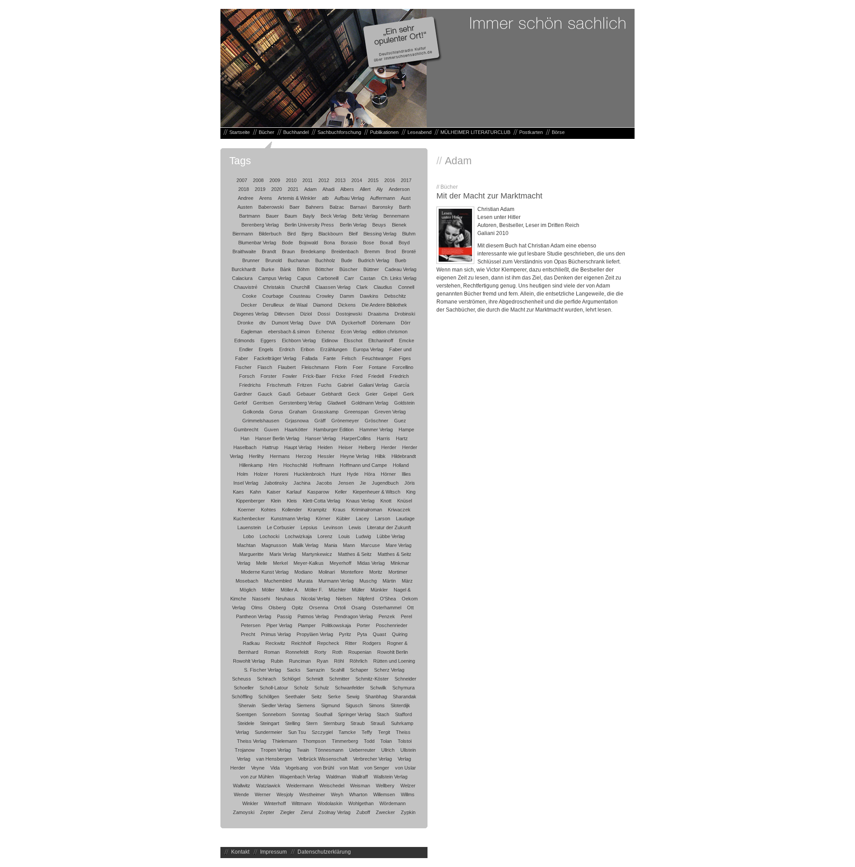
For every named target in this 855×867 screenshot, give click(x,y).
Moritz (376, 572)
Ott (410, 607)
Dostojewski (349, 313)
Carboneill (327, 278)
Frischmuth (279, 385)
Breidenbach (344, 251)
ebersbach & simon (289, 331)
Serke (334, 696)
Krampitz (317, 509)
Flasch (264, 367)
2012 (323, 180)
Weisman (360, 785)
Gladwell (336, 402)
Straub (357, 723)
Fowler (289, 376)
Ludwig (363, 536)
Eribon (307, 349)
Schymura (403, 687)
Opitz (297, 607)
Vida (275, 767)
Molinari (326, 572)
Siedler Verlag (276, 705)
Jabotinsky (276, 483)
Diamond (322, 305)
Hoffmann (323, 465)
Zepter (267, 812)
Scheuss (241, 678)
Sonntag (300, 714)
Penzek (387, 616)
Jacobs (324, 483)
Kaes (238, 491)
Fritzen (304, 385)
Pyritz (345, 634)
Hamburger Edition (334, 429)
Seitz (316, 696)
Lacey (362, 518)
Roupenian (359, 652)
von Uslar (405, 767)
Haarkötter (296, 429)
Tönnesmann (329, 750)
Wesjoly (285, 794)
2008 (258, 180)
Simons (377, 705)
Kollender (292, 509)
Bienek (399, 224)
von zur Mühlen (257, 776)
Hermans (280, 456)
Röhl (339, 661)
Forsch (247, 376)
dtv (262, 322)
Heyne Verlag (354, 456)
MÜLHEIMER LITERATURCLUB (475, 132)
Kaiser (274, 491)
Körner (323, 518)
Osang (358, 607)
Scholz (301, 687)
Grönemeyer (345, 420)
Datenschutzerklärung (324, 852)
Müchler (337, 589)
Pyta (362, 634)
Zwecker (385, 812)
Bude (346, 260)
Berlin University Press (309, 224)
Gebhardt (332, 394)
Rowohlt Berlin (392, 652)
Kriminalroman (366, 509)
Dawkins (369, 296)
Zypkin (408, 812)
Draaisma (378, 313)
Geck (354, 394)
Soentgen (246, 714)
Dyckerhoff (354, 322)
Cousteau (299, 296)
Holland (401, 465)
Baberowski (271, 207)
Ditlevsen (284, 313)
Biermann (242, 233)
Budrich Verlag (373, 260)
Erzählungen (333, 349)
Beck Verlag (333, 216)
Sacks (294, 670)
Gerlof (240, 402)
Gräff (320, 420)
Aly (379, 189)
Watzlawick (268, 785)
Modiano (303, 572)
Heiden (325, 447)
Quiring (399, 634)
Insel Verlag (245, 483)
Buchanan (298, 260)
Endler (246, 349)
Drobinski (405, 313)
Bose (368, 242)
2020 (276, 189)
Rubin (277, 661)
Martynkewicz (317, 554)
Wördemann (392, 803)
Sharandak (404, 696)
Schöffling (242, 696)
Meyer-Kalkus (308, 563)
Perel (406, 616)
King (410, 491)
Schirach (266, 678)
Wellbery (385, 785)
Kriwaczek (399, 509)
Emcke (406, 340)
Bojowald (308, 242)
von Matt (349, 767)
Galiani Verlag (373, 385)
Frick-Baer (314, 376)
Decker (249, 305)
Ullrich (388, 750)
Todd (369, 741)
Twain (303, 750)
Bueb (400, 260)
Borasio (349, 242)
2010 (291, 180)
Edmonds (244, 340)
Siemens (306, 705)
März (407, 580)
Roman (272, 652)
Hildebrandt (403, 456)
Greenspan (356, 411)
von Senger (376, 767)
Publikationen (384, 132)
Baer (294, 207)
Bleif (353, 233)
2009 (274, 180)
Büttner (371, 269)
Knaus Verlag (360, 500)
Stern (312, 723)
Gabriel (345, 385)
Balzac (337, 207)
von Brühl (324, 767)
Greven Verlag (390, 411)
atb (325, 198)
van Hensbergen (274, 759)
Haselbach (244, 447)
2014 (356, 180)
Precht (248, 634)
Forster (269, 376)
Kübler (343, 518)
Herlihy (256, 456)
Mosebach (247, 580)
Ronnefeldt (297, 652)
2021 (293, 189)
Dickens (347, 305)
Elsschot (353, 340)
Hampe (406, 429)
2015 (373, 180)
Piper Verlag (279, 625)
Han (244, 438)
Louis (344, 536)
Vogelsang (296, 767)
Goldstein (404, 402)
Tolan (386, 741)
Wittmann (302, 803)
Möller (268, 589)
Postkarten (531, 132)
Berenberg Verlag (260, 224)
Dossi (324, 313)
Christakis (274, 287)
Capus (304, 278)
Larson (382, 518)
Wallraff (360, 776)
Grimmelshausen (260, 420)
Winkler (250, 803)
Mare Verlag (398, 545)
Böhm (303, 269)
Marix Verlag (282, 554)
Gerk (408, 394)
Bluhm (408, 233)
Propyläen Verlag (315, 634)
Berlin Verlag (353, 224)
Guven (271, 429)
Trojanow (245, 750)
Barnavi (358, 207)
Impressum (273, 852)
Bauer (272, 216)
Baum (291, 216)
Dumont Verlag (287, 322)
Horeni (281, 474)
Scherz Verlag (389, 670)
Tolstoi (404, 741)
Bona (329, 242)
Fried (356, 376)
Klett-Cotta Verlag (321, 500)
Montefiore (352, 572)
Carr (349, 278)
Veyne (258, 767)
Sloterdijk (400, 705)
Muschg (368, 580)
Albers (347, 189)
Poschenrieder (391, 625)
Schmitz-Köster (372, 678)
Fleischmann (315, 367)
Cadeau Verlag (400, 269)
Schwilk (378, 687)
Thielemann (284, 741)
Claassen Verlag (332, 287)
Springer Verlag (354, 714)
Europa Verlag (368, 349)
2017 (406, 180)
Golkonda (253, 411)
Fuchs (325, 385)
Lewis (355, 527)
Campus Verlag (274, 278)
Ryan (322, 661)
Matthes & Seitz (355, 554)
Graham (298, 411)
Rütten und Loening (394, 661)
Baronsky (382, 207)
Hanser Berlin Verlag (277, 438)
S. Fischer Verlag (262, 670)
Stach (383, 714)
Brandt (269, 251)
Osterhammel (386, 607)
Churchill (300, 287)
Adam (310, 189)
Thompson (314, 741)
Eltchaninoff (380, 340)
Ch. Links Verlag (398, 278)
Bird (291, 233)
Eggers (268, 340)
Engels (266, 349)
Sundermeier (268, 732)
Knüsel (404, 500)
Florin (341, 367)
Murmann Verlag (336, 580)
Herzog (304, 456)
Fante (329, 358)
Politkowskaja (336, 625)
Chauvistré (245, 287)
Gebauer (306, 394)
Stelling (292, 723)
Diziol (306, 313)
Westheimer (312, 794)
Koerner (246, 509)
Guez (400, 420)
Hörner (388, 474)
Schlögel (291, 678)
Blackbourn (330, 233)
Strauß (377, 723)
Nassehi (261, 598)
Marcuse (370, 545)
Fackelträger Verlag (275, 358)
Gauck (265, 394)
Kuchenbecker (249, 518)
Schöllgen (268, 696)
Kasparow (318, 491)
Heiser (345, 447)
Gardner (243, 394)
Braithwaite (244, 251)
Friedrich (399, 376)
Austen (244, 207)
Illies (406, 474)
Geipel (390, 394)
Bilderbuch (270, 233)
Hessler (326, 456)
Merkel (280, 563)
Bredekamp (313, 251)
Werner (263, 794)
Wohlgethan (361, 803)
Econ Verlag (353, 331)
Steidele (245, 723)
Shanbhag (376, 696)
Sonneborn (274, 714)
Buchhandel (296, 132)
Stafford (403, 714)
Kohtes (268, 509)
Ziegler (287, 812)
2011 (307, 180)
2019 (260, 189)
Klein (276, 500)
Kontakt (240, 852)
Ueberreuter (362, 750)
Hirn (273, 465)
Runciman (300, 661)
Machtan (246, 545)
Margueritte (251, 554)
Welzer (407, 785)
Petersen (251, 625)
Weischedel (331, 785)
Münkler (379, 589)
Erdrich (287, 349)
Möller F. (314, 589)
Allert (365, 189)
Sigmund (330, 705)
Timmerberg (345, 741)
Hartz (402, 438)
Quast (379, 634)
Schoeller (244, 687)
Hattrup (270, 447)
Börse (558, 132)
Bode (287, 242)
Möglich (248, 589)
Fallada (310, 358)
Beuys (379, 224)
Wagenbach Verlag (300, 776)
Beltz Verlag (365, 216)
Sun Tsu (297, 732)
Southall (323, 714)
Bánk (285, 269)
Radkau (251, 643)
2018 (243, 189)
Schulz (321, 687)
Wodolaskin (330, 803)
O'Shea (388, 598)
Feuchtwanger (377, 358)
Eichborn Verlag (299, 340)
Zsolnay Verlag (334, 812)
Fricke (339, 376)
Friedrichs (250, 385)
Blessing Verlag (379, 233)
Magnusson (274, 545)
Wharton (358, 794)
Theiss (403, 732)
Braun (288, 251)
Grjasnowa (297, 420)
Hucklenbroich (309, 474)
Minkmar (400, 563)
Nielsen (344, 598)
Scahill (337, 670)
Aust (406, 198)
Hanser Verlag (320, 438)
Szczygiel (322, 732)
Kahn (255, 491)
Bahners (314, 207)
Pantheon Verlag (253, 616)
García (401, 385)
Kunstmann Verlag (290, 518)
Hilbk (380, 456)
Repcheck (328, 643)
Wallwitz (241, 785)
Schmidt (314, 678)
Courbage (273, 296)
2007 (241, 180)
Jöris (409, 483)
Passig (284, 616)
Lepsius (309, 527)
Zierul (307, 812)
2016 (389, 180)
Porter (363, 625)
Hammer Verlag (376, 429)
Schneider (405, 678)
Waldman (336, 776)
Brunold (273, 260)
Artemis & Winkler (297, 198)
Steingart (269, 723)
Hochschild (295, 465)
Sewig (352, 696)
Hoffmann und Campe (363, 465)
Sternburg (334, 723)
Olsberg (277, 607)
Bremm (372, 251)
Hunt (336, 474)
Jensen (346, 483)
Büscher (348, 269)
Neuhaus (285, 598)
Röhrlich (358, 661)
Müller (358, 589)
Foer (358, 367)
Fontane (378, 367)
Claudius (383, 287)
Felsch (349, 358)
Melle (261, 563)
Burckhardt (244, 269)
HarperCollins (356, 438)
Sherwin (247, 705)
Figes (405, 358)
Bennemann (396, 216)
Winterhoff (275, 803)
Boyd (404, 242)
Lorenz (325, 536)
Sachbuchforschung (339, 132)
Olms (257, 607)
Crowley (325, 296)
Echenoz (325, 331)
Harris (383, 438)
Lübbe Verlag (391, 536)
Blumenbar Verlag (257, 242)
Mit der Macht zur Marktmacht (489, 195)
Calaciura (242, 278)
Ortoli (340, 607)
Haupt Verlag (298, 447)
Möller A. (290, 589)
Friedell (376, 376)
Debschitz (395, 296)
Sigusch (354, 705)
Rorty (320, 652)
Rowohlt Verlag (249, 661)
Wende (241, 794)
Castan (367, 278)
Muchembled (278, 580)
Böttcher (324, 269)
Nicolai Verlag (315, 598)
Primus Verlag (276, 634)
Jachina (301, 483)
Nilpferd (366, 598)
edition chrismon (389, 331)
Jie (363, 483)
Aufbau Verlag (349, 198)
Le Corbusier (281, 527)
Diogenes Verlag (251, 313)
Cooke (249, 296)
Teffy (367, 732)
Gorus (276, 411)
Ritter (351, 643)
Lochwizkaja (298, 536)
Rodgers (371, 643)
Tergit (384, 732)
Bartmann (249, 216)
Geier (372, 394)
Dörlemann (383, 322)
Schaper (359, 670)
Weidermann (300, 785)
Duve (315, 322)
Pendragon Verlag (353, 616)
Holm (242, 474)
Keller (341, 491)
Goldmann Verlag (369, 402)
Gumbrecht (246, 429)
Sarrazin (315, 670)
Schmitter (339, 678)
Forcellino (402, 367)
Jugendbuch (385, 483)
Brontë (409, 251)
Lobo (248, 536)
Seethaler (295, 696)
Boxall (386, 242)
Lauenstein (249, 527)
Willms (408, 794)
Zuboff (363, 812)
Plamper (307, 625)
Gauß (284, 394)
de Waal (298, 305)
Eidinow (330, 340)
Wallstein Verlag (390, 776)
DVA (331, 322)
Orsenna (318, 607)
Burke (267, 269)
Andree (245, 198)
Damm (347, 296)
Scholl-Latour (274, 687)
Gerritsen (263, 402)
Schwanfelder (349, 687)
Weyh (337, 794)
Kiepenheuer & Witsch (376, 491)
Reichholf (301, 643)
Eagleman (251, 331)
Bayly (309, 216)
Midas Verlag (371, 563)
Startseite (239, 132)
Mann (349, 545)
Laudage (405, 518)
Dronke (245, 322)
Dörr (406, 322)
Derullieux (273, 305)
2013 (340, 180)
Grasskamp (325, 411)
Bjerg (307, 233)
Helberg (366, 447)
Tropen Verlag (276, 750)
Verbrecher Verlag (372, 759)
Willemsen (384, 794)
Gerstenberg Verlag (300, 402)
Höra (369, 474)
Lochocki (269, 536)
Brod (391, 251)
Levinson (333, 527)
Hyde (352, 474)
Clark (362, 287)
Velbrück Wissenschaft (322, 759)
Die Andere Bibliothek (384, 305)
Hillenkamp (251, 465)
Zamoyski (243, 812)
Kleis (292, 500)
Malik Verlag (305, 545)
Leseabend (419, 132)
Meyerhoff (340, 563)
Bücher (266, 132)
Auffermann (382, 198)
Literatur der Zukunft (389, 527)
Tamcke (347, 732)
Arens (265, 198)
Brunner (251, 260)
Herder (388, 447)
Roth (337, 652)
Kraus (339, 509)
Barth (405, 207)
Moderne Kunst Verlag (265, 572)
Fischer (243, 367)
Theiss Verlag (251, 741)
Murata (305, 580)
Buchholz (325, 260)
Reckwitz (275, 643)
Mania (330, 545)
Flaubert (287, 367)
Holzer (261, 474)
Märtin (389, 580)
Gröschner (376, 420)
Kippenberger (250, 500)
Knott (385, 500)
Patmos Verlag (313, 616)
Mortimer (397, 572)
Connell (406, 287)
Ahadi (328, 189)
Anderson (399, 189)
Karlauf (293, 491)
